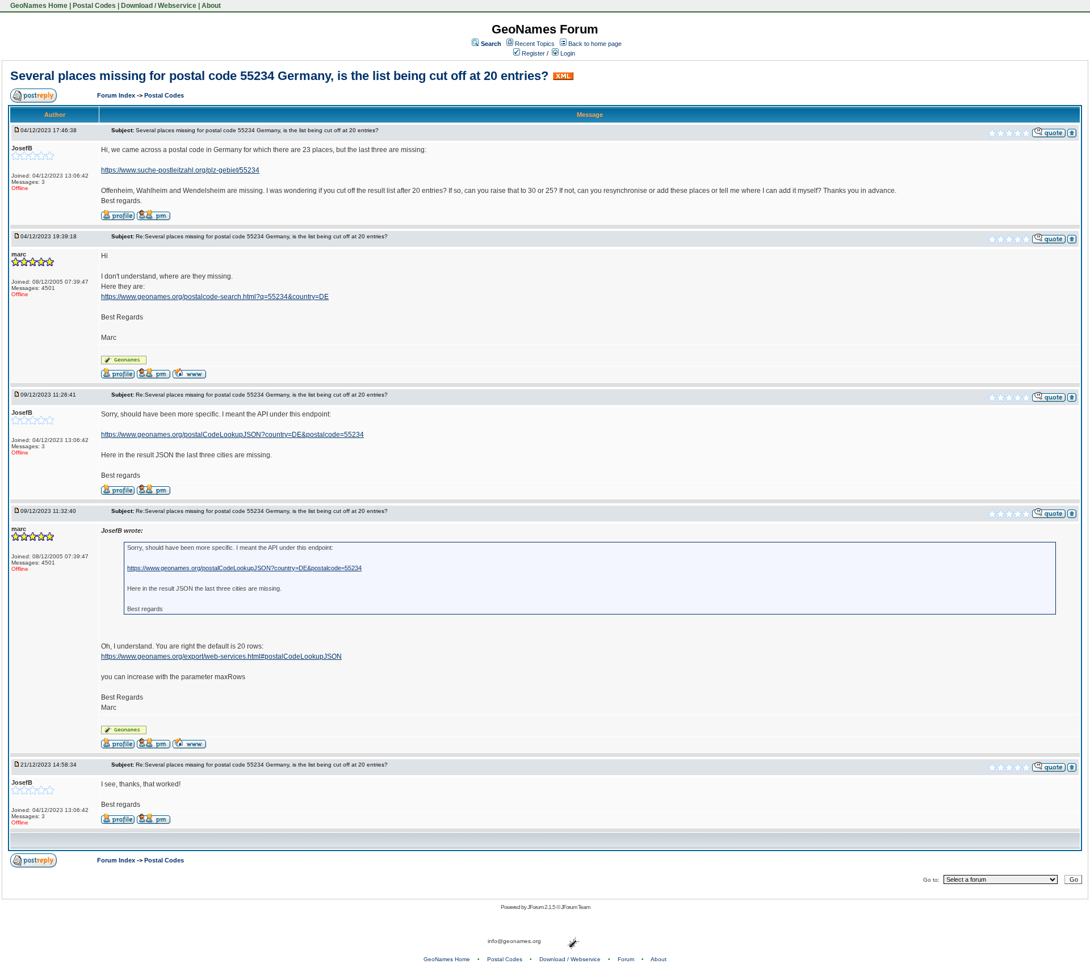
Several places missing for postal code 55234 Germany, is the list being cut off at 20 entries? (279, 76)
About (211, 6)
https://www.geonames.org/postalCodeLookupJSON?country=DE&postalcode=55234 (232, 435)
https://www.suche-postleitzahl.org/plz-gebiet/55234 (180, 170)
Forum (626, 959)
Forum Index (117, 95)
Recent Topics (535, 43)
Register (532, 53)
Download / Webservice (158, 6)
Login (567, 53)
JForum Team (575, 907)
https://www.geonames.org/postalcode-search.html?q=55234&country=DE (215, 297)
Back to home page (595, 43)
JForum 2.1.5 (541, 907)
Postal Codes (94, 6)
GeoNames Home (38, 6)
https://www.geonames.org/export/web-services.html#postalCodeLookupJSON (221, 656)
